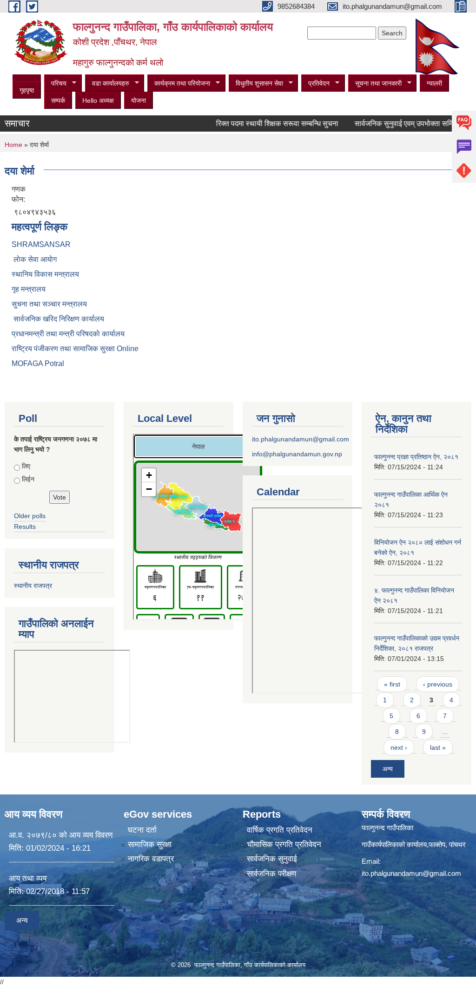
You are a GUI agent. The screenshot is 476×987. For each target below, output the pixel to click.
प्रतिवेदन (315, 83)
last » (438, 747)
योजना (138, 100)
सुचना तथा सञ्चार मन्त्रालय (49, 304)
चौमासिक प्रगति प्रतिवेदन (284, 844)
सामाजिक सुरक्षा (150, 844)
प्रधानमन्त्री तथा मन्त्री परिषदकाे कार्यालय (68, 334)
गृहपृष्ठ (27, 90)
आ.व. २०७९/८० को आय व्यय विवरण (60, 835)
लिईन (28, 479)
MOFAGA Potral (38, 363)
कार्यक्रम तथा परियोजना (178, 83)
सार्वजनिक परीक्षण (271, 873)
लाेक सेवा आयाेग (34, 259)
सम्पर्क (58, 100)
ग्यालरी (434, 83)
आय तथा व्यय (27, 878)
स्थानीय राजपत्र (33, 585)
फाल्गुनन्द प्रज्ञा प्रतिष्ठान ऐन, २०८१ (416, 456)
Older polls (30, 516)
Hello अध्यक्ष (98, 100)
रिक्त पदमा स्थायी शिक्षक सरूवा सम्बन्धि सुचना (266, 123)
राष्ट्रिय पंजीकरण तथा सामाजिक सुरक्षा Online (75, 349)
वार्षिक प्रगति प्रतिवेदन (279, 830)
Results (25, 526)
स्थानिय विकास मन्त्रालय (45, 274)
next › (398, 747)
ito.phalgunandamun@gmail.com (300, 439)
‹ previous (437, 684)
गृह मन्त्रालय (29, 289)
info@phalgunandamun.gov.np (297, 454)
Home (13, 144)
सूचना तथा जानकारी (375, 83)
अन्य (388, 769)
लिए (26, 466)
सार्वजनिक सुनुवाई (272, 858)
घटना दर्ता (142, 830)
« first (392, 684)
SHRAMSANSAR (41, 244)
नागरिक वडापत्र (151, 858)
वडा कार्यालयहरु (107, 83)
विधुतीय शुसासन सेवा (256, 83)
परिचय (55, 83)
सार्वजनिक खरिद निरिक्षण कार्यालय (58, 319)
